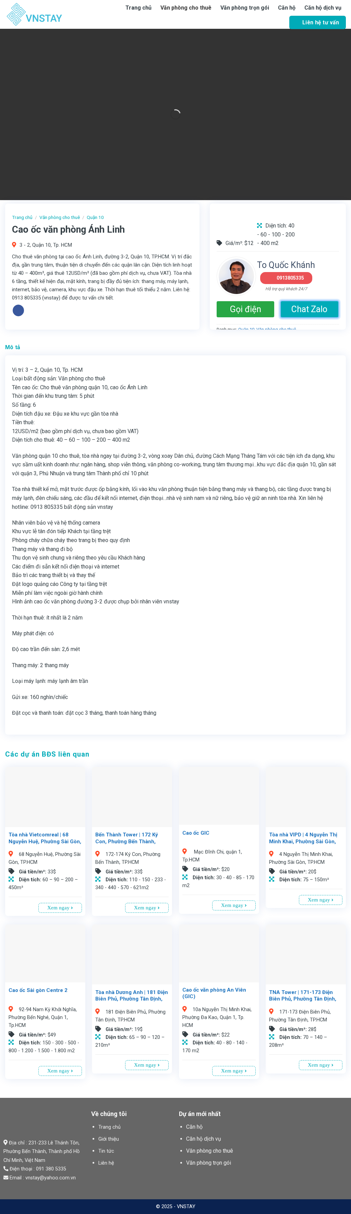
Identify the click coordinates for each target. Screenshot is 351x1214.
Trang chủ (138, 7)
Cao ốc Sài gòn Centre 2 (38, 990)
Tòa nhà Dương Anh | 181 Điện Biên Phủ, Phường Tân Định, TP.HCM (131, 999)
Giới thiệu (108, 1139)
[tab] (13, 347)
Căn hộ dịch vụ (322, 7)
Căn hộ (286, 7)
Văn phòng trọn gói (244, 7)
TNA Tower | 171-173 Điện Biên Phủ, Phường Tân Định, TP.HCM (302, 999)
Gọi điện (245, 309)
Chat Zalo (309, 309)
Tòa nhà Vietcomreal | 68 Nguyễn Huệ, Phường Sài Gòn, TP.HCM (45, 841)
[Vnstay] (51, 14)
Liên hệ (106, 1163)
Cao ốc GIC (195, 833)
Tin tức (106, 1151)
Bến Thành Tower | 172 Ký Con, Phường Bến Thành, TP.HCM (126, 841)
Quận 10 (95, 217)
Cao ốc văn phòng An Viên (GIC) (214, 993)
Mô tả (13, 347)
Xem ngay (59, 907)
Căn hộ (194, 1127)
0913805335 (290, 278)
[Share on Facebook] (18, 310)
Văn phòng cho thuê (185, 7)
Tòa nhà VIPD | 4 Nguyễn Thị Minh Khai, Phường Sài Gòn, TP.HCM (303, 841)
